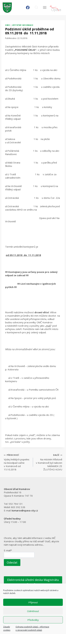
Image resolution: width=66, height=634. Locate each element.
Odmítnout (33, 611)
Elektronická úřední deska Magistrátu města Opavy (33, 582)
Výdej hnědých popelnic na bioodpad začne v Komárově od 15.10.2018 (16, 462)
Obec (7, 25)
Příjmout (33, 602)
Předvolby (33, 619)
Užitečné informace (22, 25)
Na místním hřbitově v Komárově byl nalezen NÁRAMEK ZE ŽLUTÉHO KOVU (49, 462)
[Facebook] (27, 7)
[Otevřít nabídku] (44, 7)
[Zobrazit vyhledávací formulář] (36, 7)
